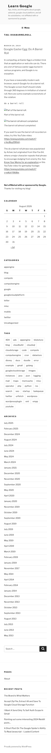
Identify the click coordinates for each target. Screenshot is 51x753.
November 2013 (12, 602)
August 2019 (10, 523)
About (7, 679)
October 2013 (10, 607)
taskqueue (38, 391)
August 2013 (10, 618)
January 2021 (10, 468)
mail (8, 381)
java (20, 376)
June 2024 (9, 451)
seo (17, 391)
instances (10, 376)
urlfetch (20, 396)
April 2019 (9, 546)
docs (18, 360)
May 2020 (9, 490)
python (28, 386)
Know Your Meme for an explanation (21, 162)
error (36, 360)
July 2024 (8, 445)
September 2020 (12, 484)
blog (6, 272)
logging (37, 376)
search (9, 391)
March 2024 (10, 462)
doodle (27, 360)
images (32, 370)
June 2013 (9, 630)
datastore (37, 355)
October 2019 (10, 512)
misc (6, 306)
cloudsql (31, 345)
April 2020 (9, 495)
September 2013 (12, 613)
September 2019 (12, 518)
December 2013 (12, 596)
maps (15, 381)
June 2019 (9, 535)
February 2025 (11, 428)
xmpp (35, 401)
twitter (7, 317)
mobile (7, 312)
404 (8, 340)
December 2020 (12, 473)
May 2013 (8, 635)
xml (27, 401)
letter (7, 300)
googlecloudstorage (15, 370)
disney (9, 360)
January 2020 (10, 501)
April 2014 (9, 579)
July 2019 (8, 529)
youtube (10, 406)
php (19, 386)
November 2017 (11, 568)
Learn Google (20, 6)
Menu (27, 28)
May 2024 (9, 456)
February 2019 (11, 557)
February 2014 (11, 585)
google (7, 289)
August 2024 (10, 440)
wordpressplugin (14, 401)
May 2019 (8, 540)
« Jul (13, 247)
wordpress (32, 396)
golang (29, 365)
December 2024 (12, 434)
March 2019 (10, 551)
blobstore (38, 340)
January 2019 (10, 563)
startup (26, 391)
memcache (27, 381)
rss (36, 386)
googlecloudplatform (14, 295)
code (24, 350)
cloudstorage (12, 350)
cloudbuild (18, 345)
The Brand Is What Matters (17, 695)
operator (10, 386)
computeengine (11, 283)
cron (26, 355)
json (28, 376)
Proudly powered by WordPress (17, 746)
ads (15, 340)
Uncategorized (11, 323)
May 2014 (8, 574)
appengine (9, 267)
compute (8, 278)
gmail (20, 365)
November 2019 (12, 507)
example (10, 365)
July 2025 (8, 423)
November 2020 (12, 479)
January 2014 (10, 591)
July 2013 (8, 624)
